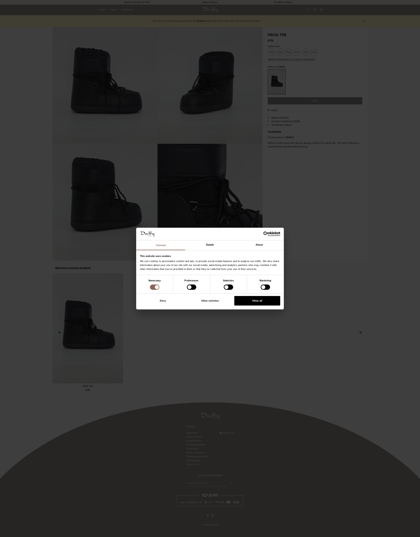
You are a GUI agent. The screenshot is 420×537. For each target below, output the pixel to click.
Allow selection (210, 300)
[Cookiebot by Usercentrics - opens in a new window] (266, 233)
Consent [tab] (161, 245)
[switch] (191, 287)
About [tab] (259, 244)
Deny (163, 300)
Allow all (257, 300)
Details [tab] (210, 244)
